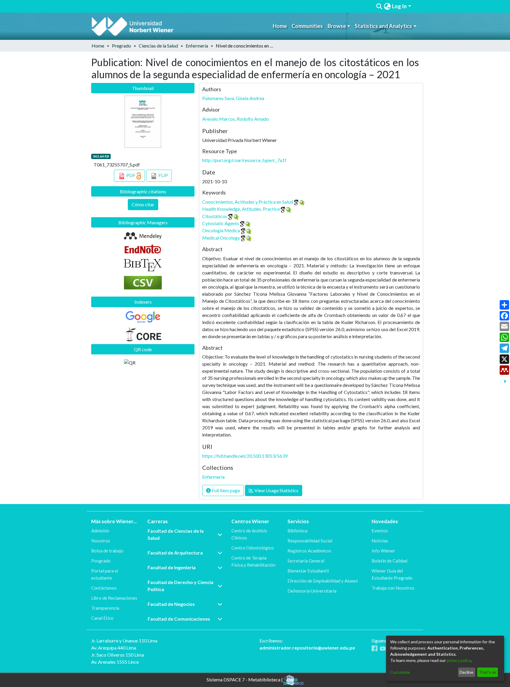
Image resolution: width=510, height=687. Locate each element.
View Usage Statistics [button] (276, 490)
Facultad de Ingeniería (172, 567)
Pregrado (121, 45)
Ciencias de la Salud (158, 45)
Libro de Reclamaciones (114, 598)
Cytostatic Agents (220, 223)
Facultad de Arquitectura (175, 552)
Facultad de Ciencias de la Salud (176, 534)
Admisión (100, 530)
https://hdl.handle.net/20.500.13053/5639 (244, 456)
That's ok (487, 672)
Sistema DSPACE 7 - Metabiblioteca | (245, 679)
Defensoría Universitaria (311, 590)
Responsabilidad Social (309, 540)
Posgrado (101, 560)
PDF (130, 175)
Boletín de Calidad (389, 560)
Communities (307, 26)
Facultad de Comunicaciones (179, 618)
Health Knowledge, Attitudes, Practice (241, 209)
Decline (466, 672)
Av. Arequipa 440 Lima (113, 647)
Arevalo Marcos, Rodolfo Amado (235, 119)
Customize (400, 672)
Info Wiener (383, 550)
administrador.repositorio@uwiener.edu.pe (307, 647)
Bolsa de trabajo (107, 550)
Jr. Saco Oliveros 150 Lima (117, 654)
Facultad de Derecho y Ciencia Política (180, 585)
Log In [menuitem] (399, 6)
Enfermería (197, 45)
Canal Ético (102, 618)
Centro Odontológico (252, 547)
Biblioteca (297, 530)
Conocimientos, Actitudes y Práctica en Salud (247, 202)
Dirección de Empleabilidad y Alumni (322, 580)
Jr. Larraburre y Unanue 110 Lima (124, 640)
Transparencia (105, 608)
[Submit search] (379, 6)
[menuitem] (387, 6)
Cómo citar (143, 204)
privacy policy (459, 660)
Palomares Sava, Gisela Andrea (233, 98)
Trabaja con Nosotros (393, 588)
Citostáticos (214, 216)
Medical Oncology (221, 238)
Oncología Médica (221, 230)
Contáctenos (104, 588)
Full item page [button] (225, 490)
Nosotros (100, 540)
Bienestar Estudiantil (308, 570)
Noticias (380, 540)
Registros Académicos (309, 550)
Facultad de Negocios (171, 604)
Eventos (380, 530)
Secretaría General (305, 560)
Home (280, 26)
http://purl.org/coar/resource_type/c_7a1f (244, 160)
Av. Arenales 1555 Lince (115, 662)
